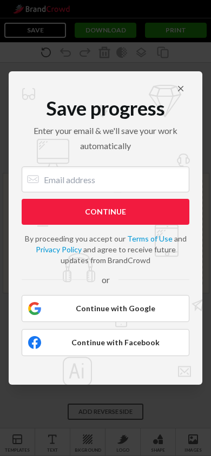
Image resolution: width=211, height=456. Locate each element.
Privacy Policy (59, 249)
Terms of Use (150, 238)
